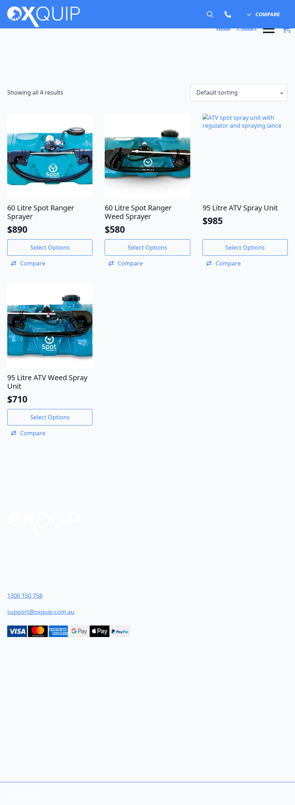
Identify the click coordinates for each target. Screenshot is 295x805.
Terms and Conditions (39, 719)
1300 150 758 (24, 596)
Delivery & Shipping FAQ (41, 731)
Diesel (169, 684)
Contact (247, 29)
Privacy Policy (27, 743)
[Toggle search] (210, 14)
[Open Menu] (268, 29)
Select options (50, 247)
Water (168, 694)
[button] (263, 14)
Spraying (173, 725)
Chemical (173, 704)
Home (223, 29)
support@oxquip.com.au (40, 612)
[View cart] (286, 28)
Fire (165, 714)
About (16, 696)
